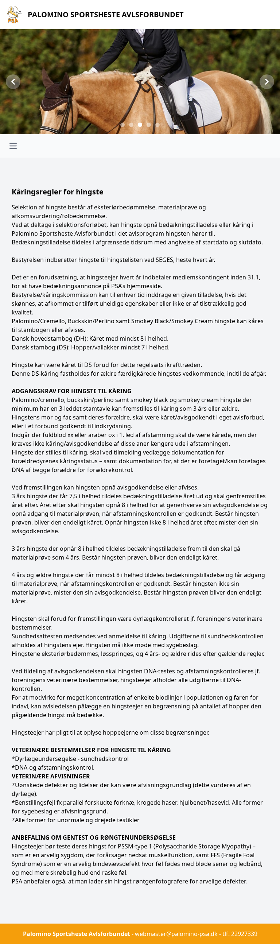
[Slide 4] (149, 125)
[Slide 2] (131, 125)
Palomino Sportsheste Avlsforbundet (76, 934)
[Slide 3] (140, 125)
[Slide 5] (157, 125)
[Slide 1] (122, 125)
